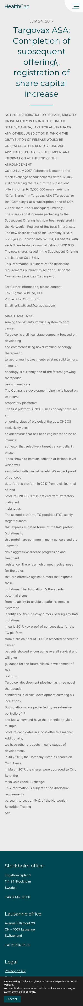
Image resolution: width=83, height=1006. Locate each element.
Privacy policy (15, 971)
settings (30, 991)
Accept (12, 999)
